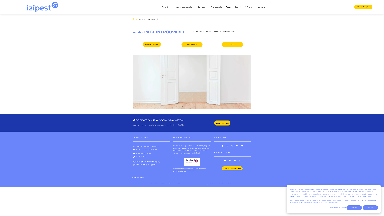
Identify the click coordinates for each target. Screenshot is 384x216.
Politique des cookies (183, 184)
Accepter (354, 208)
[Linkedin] (232, 145)
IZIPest (135, 19)
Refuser (370, 208)
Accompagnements (184, 7)
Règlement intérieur (210, 184)
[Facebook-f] (223, 145)
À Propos (248, 7)
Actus (228, 7)
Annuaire (261, 7)
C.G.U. (200, 184)
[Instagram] (227, 145)
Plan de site (230, 184)
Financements (216, 7)
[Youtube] (237, 145)
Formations (166, 7)
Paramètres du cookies (338, 208)
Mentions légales (154, 184)
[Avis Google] (242, 145)
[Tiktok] (240, 160)
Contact (238, 7)
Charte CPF (221, 184)
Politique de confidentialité (168, 184)
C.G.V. (193, 184)
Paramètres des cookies (232, 168)
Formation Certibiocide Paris (138, 177)
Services (201, 7)
